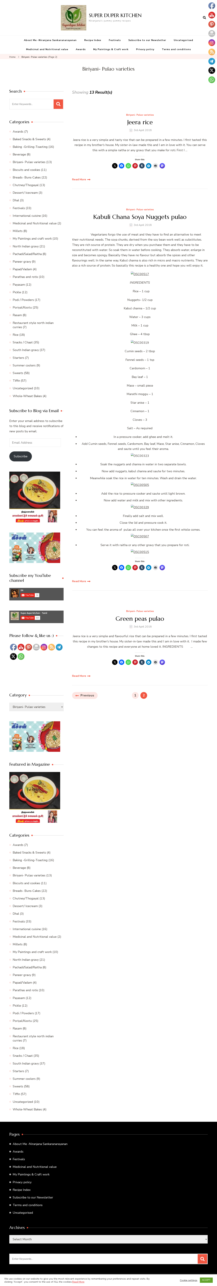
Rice (15, 335)
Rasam (17, 315)
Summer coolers (24, 365)
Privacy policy (145, 49)
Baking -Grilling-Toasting (30, 147)
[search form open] (204, 17)
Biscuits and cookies (26, 170)
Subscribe (20, 456)
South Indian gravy (26, 350)
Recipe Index (92, 40)
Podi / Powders (23, 300)
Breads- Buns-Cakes (27, 177)
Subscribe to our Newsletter (147, 40)
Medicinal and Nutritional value (47, 49)
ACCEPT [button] (206, 1280)
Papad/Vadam (22, 269)
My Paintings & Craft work (111, 49)
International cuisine (27, 216)
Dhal (16, 200)
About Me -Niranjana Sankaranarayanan (50, 40)
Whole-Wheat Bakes (27, 396)
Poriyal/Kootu (22, 307)
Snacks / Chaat (23, 342)
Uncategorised (183, 40)
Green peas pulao (140, 618)
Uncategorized (23, 388)
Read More (79, 179)
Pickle (17, 292)
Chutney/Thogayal (26, 185)
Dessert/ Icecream (25, 193)
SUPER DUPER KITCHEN (115, 15)
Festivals (115, 40)
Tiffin (16, 381)
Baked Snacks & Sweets (29, 139)
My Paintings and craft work (32, 239)
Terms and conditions (176, 49)
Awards (81, 49)
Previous (87, 695)
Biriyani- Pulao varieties (140, 115)
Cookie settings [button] (188, 1280)
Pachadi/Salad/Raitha (27, 254)
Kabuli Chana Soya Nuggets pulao (139, 216)
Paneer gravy (22, 262)
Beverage (19, 154)
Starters (18, 358)
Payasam (19, 285)
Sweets (18, 373)
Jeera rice (140, 122)
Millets (18, 231)
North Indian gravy (26, 246)
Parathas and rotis (25, 277)
